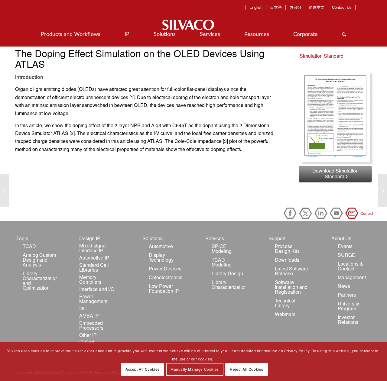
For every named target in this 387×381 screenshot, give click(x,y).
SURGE (346, 254)
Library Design (227, 273)
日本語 (276, 7)
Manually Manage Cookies (195, 369)
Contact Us (342, 7)
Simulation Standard (321, 55)
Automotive (161, 246)
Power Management (93, 299)
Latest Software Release (291, 271)
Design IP (89, 238)
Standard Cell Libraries (94, 267)
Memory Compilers (90, 279)
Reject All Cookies (246, 369)
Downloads (287, 259)
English (255, 7)
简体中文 (316, 7)
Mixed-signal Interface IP (93, 248)
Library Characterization (229, 284)
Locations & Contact (350, 266)
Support (276, 238)
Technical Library (285, 303)
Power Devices (165, 268)
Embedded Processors (91, 325)
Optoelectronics (165, 277)
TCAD (29, 246)
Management (352, 277)
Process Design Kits (287, 248)
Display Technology (161, 257)
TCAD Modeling (222, 262)
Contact (352, 213)
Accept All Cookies (142, 369)
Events (345, 246)
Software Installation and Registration (291, 287)
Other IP (88, 334)
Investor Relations (348, 319)
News (344, 286)
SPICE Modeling (222, 248)
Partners (347, 294)
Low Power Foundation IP (164, 288)
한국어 (295, 7)
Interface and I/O (96, 289)
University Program (348, 306)
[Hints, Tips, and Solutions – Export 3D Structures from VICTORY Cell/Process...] (382, 190)
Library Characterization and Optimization (40, 280)
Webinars (285, 314)
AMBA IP (89, 315)
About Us (341, 238)
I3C (83, 308)
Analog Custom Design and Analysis (39, 259)
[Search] (344, 34)
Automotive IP (94, 257)
